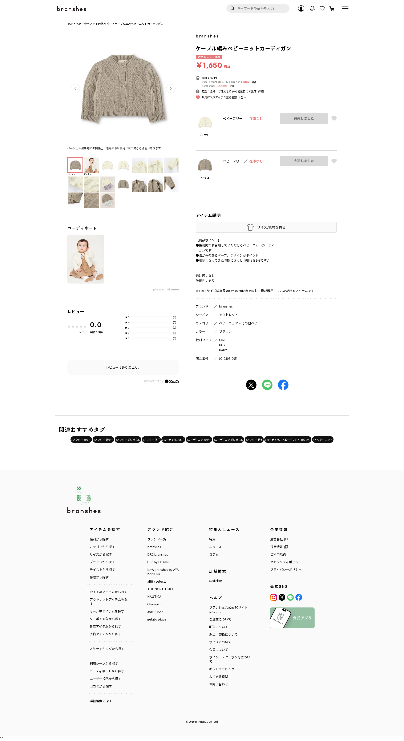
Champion (154, 604)
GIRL (222, 340)
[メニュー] (345, 8)
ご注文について (220, 619)
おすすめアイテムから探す (108, 592)
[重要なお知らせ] (312, 8)
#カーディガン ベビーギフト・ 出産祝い (288, 439)
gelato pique (156, 619)
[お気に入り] (322, 8)
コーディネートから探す (107, 671)
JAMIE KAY (155, 612)
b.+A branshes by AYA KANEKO (163, 571)
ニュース (215, 547)
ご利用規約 (278, 554)
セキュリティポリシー (286, 562)
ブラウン (225, 331)
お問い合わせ (218, 684)
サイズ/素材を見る (271, 227)
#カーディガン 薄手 (173, 439)
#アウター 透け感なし (128, 439)
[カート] (332, 8)
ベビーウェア (228, 323)
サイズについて (220, 642)
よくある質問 (218, 676)
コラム (214, 554)
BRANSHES (201, 721)
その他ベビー (251, 323)
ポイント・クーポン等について (229, 659)
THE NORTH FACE (160, 589)
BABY (223, 350)
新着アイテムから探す (105, 626)
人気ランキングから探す (107, 649)
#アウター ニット (323, 439)
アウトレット (228, 314)
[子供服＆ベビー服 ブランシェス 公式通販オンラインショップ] (72, 8)
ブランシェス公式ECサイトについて (228, 609)
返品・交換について (223, 634)
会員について (218, 649)
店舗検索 (215, 581)
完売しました (304, 118)
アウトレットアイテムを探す (108, 601)
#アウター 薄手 (151, 439)
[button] (75, 88)
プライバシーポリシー (286, 569)
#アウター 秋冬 (254, 439)
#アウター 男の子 (103, 439)
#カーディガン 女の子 (199, 439)
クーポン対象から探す (105, 619)
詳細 (254, 82)
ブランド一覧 (156, 539)
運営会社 (276, 539)
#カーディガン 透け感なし (228, 439)
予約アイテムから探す (105, 634)
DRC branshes (157, 554)
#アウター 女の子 (81, 439)
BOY (222, 345)
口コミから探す (101, 686)
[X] (282, 597)
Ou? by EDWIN (158, 562)
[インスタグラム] (273, 597)
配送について (218, 627)
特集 (212, 539)
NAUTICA (154, 596)
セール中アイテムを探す (107, 611)
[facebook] (298, 597)
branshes (207, 36)
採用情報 (276, 547)
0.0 (96, 324)
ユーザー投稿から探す (105, 679)
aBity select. (156, 581)
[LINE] (290, 597)
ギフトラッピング (221, 669)
